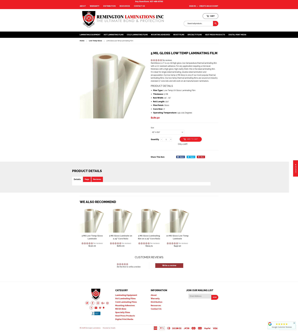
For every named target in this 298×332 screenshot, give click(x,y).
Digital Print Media (237, 35)
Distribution (109, 6)
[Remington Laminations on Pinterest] (98, 304)
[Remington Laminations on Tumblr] (91, 309)
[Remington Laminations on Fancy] (103, 308)
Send (215, 297)
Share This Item (157, 157)
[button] (156, 60)
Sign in (192, 6)
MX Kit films (120, 309)
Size (152, 128)
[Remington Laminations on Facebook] (92, 304)
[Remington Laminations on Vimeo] (100, 308)
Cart (212, 16)
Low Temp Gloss (95, 41)
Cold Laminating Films (126, 302)
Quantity (155, 139)
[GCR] (270, 324)
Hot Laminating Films (125, 298)
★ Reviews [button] (296, 168)
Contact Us (139, 6)
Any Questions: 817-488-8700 (149, 1)
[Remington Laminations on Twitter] (87, 304)
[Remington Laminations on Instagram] (107, 303)
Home (82, 41)
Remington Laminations (93, 328)
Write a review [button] (169, 265)
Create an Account (208, 6)
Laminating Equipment (126, 295)
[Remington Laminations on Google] (103, 303)
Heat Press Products (215, 35)
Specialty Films (122, 312)
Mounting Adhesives (125, 305)
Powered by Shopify (109, 328)
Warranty (94, 6)
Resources (125, 6)
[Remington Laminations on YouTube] (96, 308)
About (83, 6)
